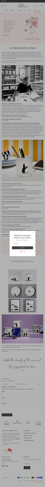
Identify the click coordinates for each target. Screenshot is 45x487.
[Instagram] (22, 251)
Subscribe (22, 247)
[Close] (34, 232)
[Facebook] (20, 251)
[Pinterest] (24, 251)
